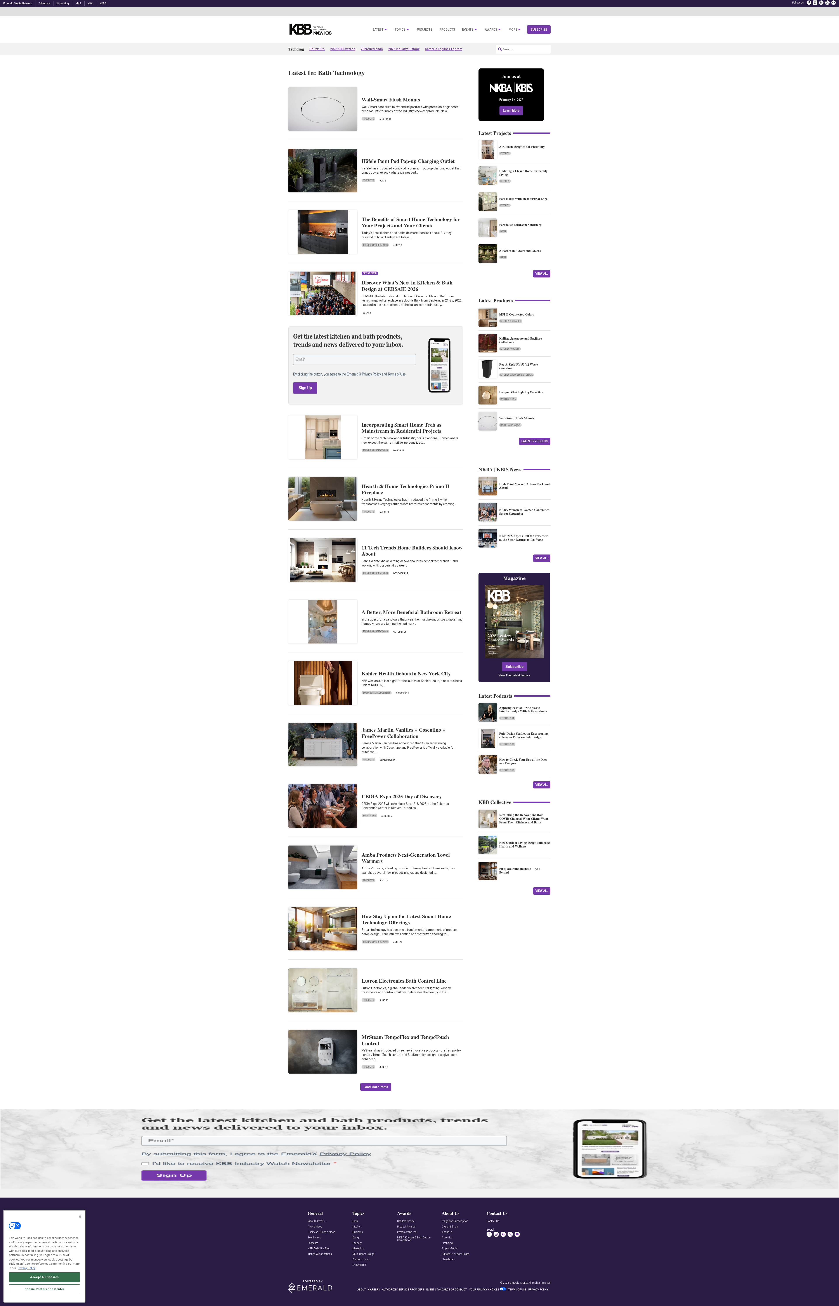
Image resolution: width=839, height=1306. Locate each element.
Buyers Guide (449, 1248)
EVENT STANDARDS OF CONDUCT (446, 1289)
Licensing (63, 3)
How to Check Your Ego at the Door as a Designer (523, 761)
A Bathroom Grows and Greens (520, 250)
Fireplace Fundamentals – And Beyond (519, 870)
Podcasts (313, 1243)
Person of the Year (407, 1232)
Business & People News (376, 693)
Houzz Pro (317, 49)
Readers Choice (405, 1221)
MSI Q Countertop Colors (516, 314)
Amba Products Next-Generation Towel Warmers (406, 858)
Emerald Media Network (17, 3)
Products (447, 29)
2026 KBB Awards (342, 49)
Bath (503, 231)
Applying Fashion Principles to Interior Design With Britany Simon (523, 709)
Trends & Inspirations (375, 245)
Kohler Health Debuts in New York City (406, 673)
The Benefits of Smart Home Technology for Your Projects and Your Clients (411, 222)
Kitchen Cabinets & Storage (516, 375)
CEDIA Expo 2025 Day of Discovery (402, 796)
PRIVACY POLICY (538, 1289)
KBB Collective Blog (319, 1248)
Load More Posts (376, 1087)
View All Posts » (316, 1221)
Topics (400, 29)
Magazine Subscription (455, 1221)
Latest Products (534, 441)
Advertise (44, 3)
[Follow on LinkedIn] (821, 2)
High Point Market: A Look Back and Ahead (524, 486)
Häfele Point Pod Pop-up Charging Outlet (408, 161)
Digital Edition (450, 1226)
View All (541, 273)
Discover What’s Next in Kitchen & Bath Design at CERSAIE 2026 (407, 286)
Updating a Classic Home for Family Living (523, 173)
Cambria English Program (443, 49)
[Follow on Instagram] (815, 2)
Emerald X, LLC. (519, 1282)
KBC (90, 3)
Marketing (358, 1248)
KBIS (78, 3)
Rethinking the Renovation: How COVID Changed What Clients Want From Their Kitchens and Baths (523, 819)
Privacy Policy (26, 1267)
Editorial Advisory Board (455, 1254)
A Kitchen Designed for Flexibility (522, 146)
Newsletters (448, 1259)
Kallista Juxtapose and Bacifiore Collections (520, 340)
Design (356, 1237)
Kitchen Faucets (510, 349)
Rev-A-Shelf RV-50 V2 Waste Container (518, 366)
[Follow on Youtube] (833, 2)
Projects (424, 29)
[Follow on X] (827, 2)
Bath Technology (510, 425)
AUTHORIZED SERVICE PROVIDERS (403, 1289)
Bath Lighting (508, 399)
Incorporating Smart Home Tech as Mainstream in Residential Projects (401, 428)
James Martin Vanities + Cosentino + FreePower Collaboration (404, 733)
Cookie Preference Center (44, 1288)
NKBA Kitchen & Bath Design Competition (414, 1239)
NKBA (103, 3)
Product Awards (406, 1226)
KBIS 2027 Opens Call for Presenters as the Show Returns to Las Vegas (523, 538)
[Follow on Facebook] (809, 2)
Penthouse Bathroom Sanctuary (520, 224)
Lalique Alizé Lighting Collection (521, 392)
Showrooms (359, 1265)
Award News (315, 1226)
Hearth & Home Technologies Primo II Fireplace (405, 489)
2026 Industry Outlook (404, 49)
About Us (447, 1232)
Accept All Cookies (44, 1277)
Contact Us (493, 1221)
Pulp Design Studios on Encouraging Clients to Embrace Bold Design (523, 735)
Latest (378, 29)
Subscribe (539, 29)
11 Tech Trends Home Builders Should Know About (412, 551)
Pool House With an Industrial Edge (523, 198)
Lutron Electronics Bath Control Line (404, 980)
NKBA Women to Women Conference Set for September (524, 511)
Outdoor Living (360, 1259)
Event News (369, 815)
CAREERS (374, 1289)
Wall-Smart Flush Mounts (391, 99)
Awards (491, 29)
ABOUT (361, 1289)
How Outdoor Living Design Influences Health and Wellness (524, 844)
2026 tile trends (372, 49)
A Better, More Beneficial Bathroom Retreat (411, 612)
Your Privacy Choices (484, 1289)
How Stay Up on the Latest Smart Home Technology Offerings (406, 919)
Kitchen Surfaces (510, 321)
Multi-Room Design (363, 1254)
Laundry (357, 1243)
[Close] (80, 1216)
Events (467, 29)
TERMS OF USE (517, 1289)
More (513, 29)
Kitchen (505, 153)
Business (357, 1232)
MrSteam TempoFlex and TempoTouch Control (405, 1040)
